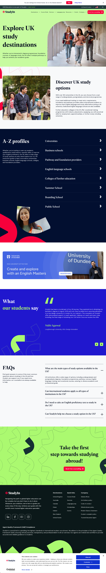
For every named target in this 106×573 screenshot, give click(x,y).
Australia (55, 500)
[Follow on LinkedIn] (8, 517)
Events (76, 12)
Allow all (87, 557)
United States (57, 518)
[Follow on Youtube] (21, 517)
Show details (26, 570)
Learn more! (31, 7)
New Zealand (57, 514)
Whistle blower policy (87, 507)
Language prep (61, 12)
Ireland (55, 511)
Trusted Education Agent (88, 518)
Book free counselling (94, 12)
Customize (87, 562)
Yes (69, 3)
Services (51, 12)
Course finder (44, 12)
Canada (55, 504)
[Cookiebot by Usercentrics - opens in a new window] (10, 570)
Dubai (54, 507)
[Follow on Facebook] (15, 517)
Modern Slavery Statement (89, 511)
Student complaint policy (88, 514)
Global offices (85, 497)
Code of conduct (86, 504)
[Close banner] (103, 555)
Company (82, 12)
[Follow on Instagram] (28, 517)
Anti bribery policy (86, 500)
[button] (101, 344)
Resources (69, 12)
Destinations (34, 12)
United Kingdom (58, 497)
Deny (87, 567)
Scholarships (71, 507)
